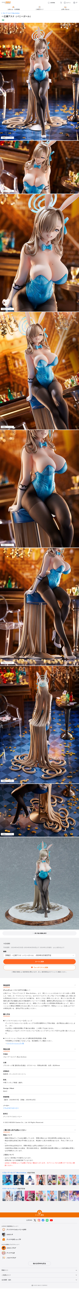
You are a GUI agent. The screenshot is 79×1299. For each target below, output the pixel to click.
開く (4, 955)
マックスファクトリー (11, 1108)
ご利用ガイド (6, 1275)
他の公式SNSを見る (39, 1263)
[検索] (57, 3)
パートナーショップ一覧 (15, 1043)
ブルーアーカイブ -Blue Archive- (11, 13)
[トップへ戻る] (39, 1212)
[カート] (61, 3)
